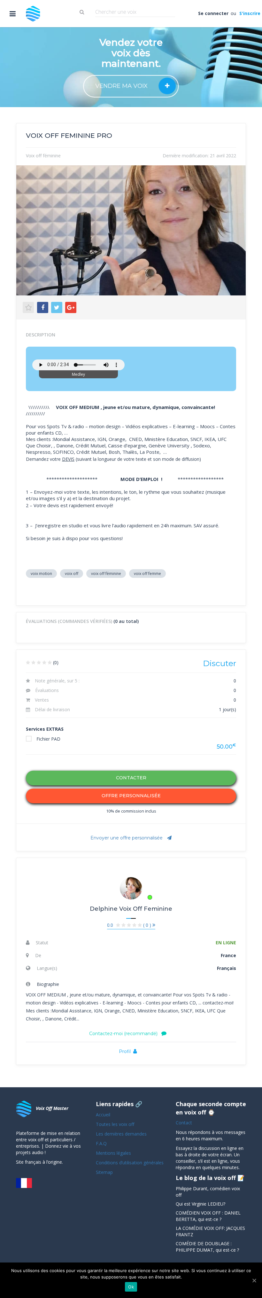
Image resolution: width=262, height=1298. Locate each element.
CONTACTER (131, 778)
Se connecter (213, 13)
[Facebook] (42, 307)
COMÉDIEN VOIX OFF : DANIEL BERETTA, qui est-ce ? (208, 1216)
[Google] (70, 307)
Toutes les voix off (115, 1124)
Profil (125, 1051)
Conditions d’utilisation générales (130, 1163)
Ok (131, 1286)
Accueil (103, 1115)
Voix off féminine (43, 156)
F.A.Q (101, 1143)
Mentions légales (113, 1153)
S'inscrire (249, 13)
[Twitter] (56, 307)
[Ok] (254, 1280)
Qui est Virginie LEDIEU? (200, 1204)
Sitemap (104, 1172)
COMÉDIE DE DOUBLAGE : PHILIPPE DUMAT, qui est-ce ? (207, 1246)
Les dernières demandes (122, 1134)
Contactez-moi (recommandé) (124, 1033)
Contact (184, 1123)
